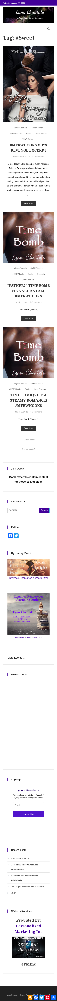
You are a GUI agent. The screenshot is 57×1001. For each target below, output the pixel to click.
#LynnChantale (20, 128)
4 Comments (38, 156)
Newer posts (28, 449)
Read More (28, 203)
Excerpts (41, 274)
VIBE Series (28, 139)
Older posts (29, 440)
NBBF (13, 893)
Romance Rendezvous (28, 637)
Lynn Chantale (41, 134)
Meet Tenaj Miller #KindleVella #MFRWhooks (24, 867)
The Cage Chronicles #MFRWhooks (27, 887)
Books (28, 134)
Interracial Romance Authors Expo (29, 578)
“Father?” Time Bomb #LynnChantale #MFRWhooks (28, 290)
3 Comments (36, 302)
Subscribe (28, 814)
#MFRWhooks (16, 134)
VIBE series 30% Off (20, 858)
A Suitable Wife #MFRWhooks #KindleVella (24, 877)
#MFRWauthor (37, 128)
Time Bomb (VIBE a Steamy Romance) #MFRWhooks (28, 400)
